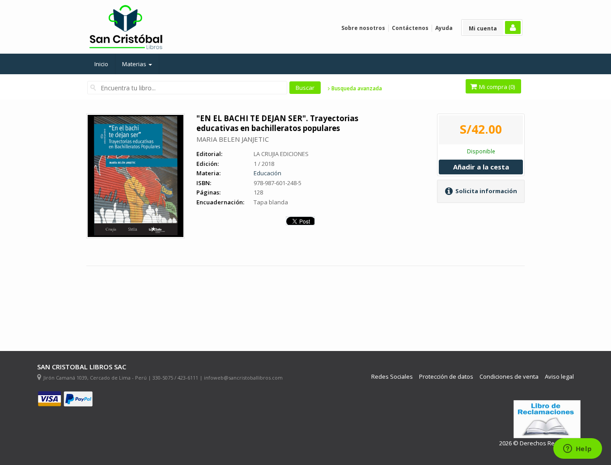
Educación (267, 173)
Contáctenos (410, 28)
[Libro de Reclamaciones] (547, 419)
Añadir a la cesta (481, 166)
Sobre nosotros (363, 28)
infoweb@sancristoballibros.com (243, 377)
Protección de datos (446, 376)
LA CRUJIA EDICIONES (281, 154)
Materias (135, 64)
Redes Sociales (392, 376)
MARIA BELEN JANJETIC (232, 139)
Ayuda (444, 28)
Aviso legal (559, 376)
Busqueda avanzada (356, 88)
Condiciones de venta (509, 376)
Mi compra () (496, 87)
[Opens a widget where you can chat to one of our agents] (577, 449)
